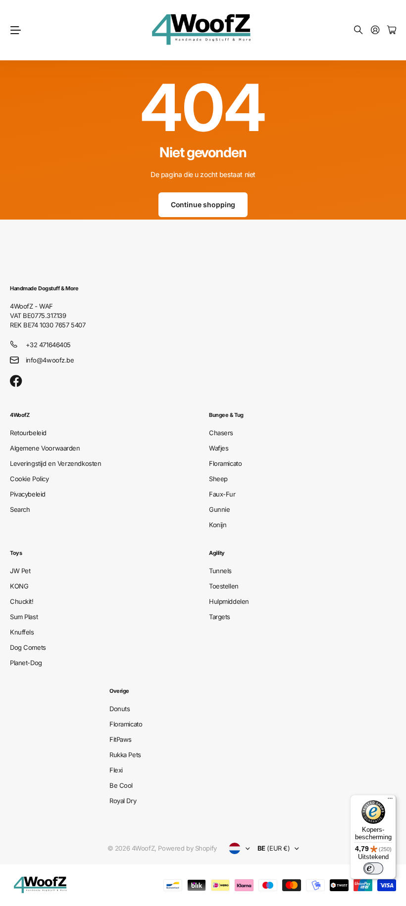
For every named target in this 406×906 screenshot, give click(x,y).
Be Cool (121, 785)
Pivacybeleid (28, 494)
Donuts (119, 709)
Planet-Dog (26, 663)
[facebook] (16, 381)
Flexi (116, 770)
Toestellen (224, 586)
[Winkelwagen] (391, 30)
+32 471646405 (48, 345)
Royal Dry (122, 801)
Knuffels (22, 632)
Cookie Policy (29, 479)
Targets (219, 617)
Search (20, 509)
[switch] (373, 868)
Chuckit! (22, 601)
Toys (16, 552)
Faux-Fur (222, 494)
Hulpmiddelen (229, 601)
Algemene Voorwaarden (45, 448)
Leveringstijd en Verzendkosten (55, 463)
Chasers (221, 433)
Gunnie (219, 509)
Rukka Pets (125, 755)
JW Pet (20, 571)
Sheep (218, 479)
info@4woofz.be (50, 360)
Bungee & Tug (226, 414)
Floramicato (225, 463)
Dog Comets (28, 647)
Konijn (217, 525)
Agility (217, 552)
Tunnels (220, 571)
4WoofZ (19, 414)
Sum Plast (24, 617)
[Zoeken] (358, 30)
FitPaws (120, 739)
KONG (19, 586)
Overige (119, 690)
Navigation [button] (15, 30)
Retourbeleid (28, 433)
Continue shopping (203, 204)
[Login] (375, 30)
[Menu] (390, 801)
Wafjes (218, 448)
